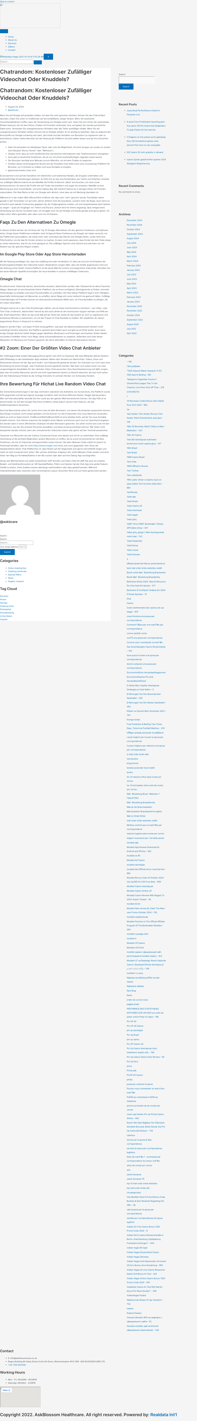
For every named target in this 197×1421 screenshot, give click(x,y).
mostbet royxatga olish (137, 934)
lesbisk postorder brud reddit (141, 768)
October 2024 (133, 229)
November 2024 (134, 225)
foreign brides (133, 719)
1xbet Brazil (132, 501)
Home (11, 36)
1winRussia (132, 492)
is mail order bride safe (138, 754)
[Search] (38, 62)
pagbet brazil (133, 1004)
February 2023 (134, 297)
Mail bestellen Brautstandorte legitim (144, 811)
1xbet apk (131, 496)
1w (128, 409)
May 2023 (131, 283)
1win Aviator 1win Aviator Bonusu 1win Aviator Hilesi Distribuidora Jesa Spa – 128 (145, 418)
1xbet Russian (133, 554)
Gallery (11, 46)
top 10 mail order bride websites (142, 1183)
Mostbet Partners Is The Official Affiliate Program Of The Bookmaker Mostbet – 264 (146, 925)
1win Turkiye (133, 470)
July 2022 (131, 328)
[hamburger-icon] (4, 31)
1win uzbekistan (134, 475)
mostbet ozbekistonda (137, 917)
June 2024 (132, 247)
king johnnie (132, 763)
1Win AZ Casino (134, 435)
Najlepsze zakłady (135, 986)
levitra (130, 772)
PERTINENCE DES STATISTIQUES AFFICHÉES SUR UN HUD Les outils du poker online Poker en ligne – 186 (145, 1012)
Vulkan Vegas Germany (138, 1257)
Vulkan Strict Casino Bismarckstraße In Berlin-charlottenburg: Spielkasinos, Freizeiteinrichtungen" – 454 (145, 1239)
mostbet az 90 (133, 855)
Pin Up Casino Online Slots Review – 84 (145, 1057)
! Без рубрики (133, 366)
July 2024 (131, 243)
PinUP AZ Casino (135, 1075)
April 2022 (132, 333)
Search (3, 535)
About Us (12, 40)
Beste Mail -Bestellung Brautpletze (143, 577)
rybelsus (131, 1135)
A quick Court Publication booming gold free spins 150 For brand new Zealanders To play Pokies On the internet (146, 125)
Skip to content (7, 1)
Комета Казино (134, 1313)
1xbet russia (132, 550)
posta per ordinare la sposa (140, 1084)
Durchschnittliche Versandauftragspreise (146, 672)
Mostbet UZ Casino (136, 943)
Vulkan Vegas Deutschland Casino (143, 1252)
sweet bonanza (134, 1174)
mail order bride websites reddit (142, 820)
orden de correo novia (137, 1000)
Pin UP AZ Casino (135, 1026)
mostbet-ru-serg (135, 973)
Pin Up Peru (132, 1061)
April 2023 (132, 288)
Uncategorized (134, 1192)
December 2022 (134, 306)
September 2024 (135, 234)
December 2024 (134, 220)
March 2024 (132, 261)
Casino (130, 603)
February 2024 (134, 265)
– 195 (129, 361)
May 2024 (131, 252)
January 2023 (133, 301)
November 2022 (134, 310)
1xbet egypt (132, 515)
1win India (131, 461)
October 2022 (133, 315)
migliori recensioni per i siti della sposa (145, 838)
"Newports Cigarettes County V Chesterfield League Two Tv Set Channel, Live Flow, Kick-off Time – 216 (145, 383)
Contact (11, 50)
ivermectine (132, 759)
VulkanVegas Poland (136, 1295)
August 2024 (133, 238)
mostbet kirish (133, 904)
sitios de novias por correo (139, 1165)
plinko (130, 1079)
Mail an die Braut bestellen (139, 807)
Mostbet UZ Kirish (135, 947)
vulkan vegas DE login (137, 1247)
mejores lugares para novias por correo (145, 833)
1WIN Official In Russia (137, 466)
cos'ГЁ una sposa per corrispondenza (144, 638)
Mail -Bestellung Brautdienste (141, 802)
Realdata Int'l (163, 1414)
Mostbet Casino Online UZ (139, 891)
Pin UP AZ (131, 1021)
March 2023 (132, 292)
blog (129, 598)
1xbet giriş (132, 519)
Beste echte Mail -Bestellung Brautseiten (146, 572)
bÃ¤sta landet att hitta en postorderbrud (146, 563)
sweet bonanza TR (135, 1179)
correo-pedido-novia (137, 633)
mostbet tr (132, 938)
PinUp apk (131, 1070)
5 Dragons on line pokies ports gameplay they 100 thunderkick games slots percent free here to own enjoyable (146, 141)
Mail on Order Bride (136, 816)
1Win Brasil (132, 448)
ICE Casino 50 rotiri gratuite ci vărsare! (145, 152)
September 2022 (135, 319)
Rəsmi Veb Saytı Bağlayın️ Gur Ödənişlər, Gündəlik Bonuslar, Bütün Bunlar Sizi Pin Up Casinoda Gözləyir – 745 (146, 1126)
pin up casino (133, 1039)
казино (130, 1308)
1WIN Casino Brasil (136, 457)
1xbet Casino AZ (134, 506)
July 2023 (131, 274)
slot (128, 1170)
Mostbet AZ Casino (136, 860)
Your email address (9, 547)
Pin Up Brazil (133, 1035)
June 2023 (132, 279)
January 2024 (133, 270)
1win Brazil (132, 452)
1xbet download (134, 510)
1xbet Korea (132, 545)
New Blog (131, 990)
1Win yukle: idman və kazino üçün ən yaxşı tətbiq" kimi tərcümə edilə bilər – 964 (145, 483)
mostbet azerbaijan (136, 864)
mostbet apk (132, 842)
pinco (129, 1066)
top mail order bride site (138, 1188)
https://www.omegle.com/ (45, 445)
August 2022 (133, 324)
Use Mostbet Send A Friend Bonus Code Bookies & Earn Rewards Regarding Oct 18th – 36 (146, 1201)
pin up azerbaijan (135, 1030)
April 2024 (132, 256)
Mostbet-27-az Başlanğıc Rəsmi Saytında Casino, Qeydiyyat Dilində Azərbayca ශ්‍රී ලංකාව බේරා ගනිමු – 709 (146, 964)
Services (12, 43)
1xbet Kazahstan (134, 541)
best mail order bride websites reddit (144, 568)
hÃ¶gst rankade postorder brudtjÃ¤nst (145, 732)
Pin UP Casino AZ (135, 1044)
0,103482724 (133, 391)
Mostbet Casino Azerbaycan (140, 886)
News (129, 995)
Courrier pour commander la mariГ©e (145, 642)
